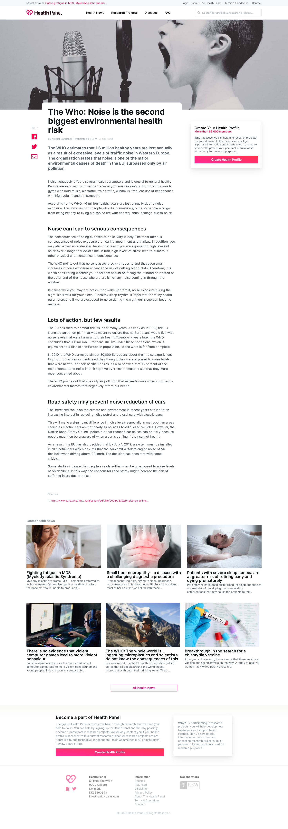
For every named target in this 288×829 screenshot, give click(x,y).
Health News (95, 13)
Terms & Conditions (236, 3)
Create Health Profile (226, 159)
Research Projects (124, 13)
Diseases (151, 13)
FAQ (167, 13)
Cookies (140, 780)
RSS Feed (141, 784)
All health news (144, 688)
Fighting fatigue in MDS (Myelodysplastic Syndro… (76, 3)
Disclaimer (141, 788)
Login (185, 3)
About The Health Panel (206, 3)
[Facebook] (68, 789)
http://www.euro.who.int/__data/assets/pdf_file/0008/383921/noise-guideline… (99, 500)
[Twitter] (75, 789)
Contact (257, 3)
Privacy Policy (144, 792)
